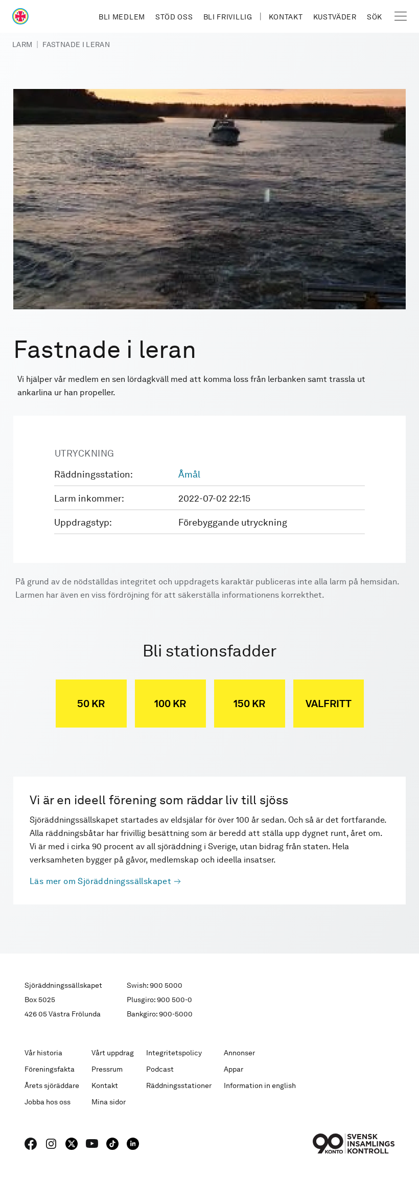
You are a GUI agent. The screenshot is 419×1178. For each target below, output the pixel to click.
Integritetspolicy (174, 1053)
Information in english (260, 1085)
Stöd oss (174, 17)
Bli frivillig (227, 17)
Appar (233, 1069)
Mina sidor (108, 1102)
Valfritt (329, 703)
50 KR (91, 703)
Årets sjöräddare (52, 1085)
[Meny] (400, 16)
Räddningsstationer (179, 1085)
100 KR (170, 703)
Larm (22, 44)
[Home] (20, 16)
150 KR (249, 703)
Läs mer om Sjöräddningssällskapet (100, 881)
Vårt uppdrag (112, 1053)
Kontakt (286, 17)
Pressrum (107, 1069)
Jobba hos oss (48, 1102)
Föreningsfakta (50, 1069)
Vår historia (43, 1053)
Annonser (239, 1053)
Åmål (189, 474)
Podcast (160, 1069)
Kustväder (335, 17)
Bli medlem (122, 17)
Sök (374, 17)
